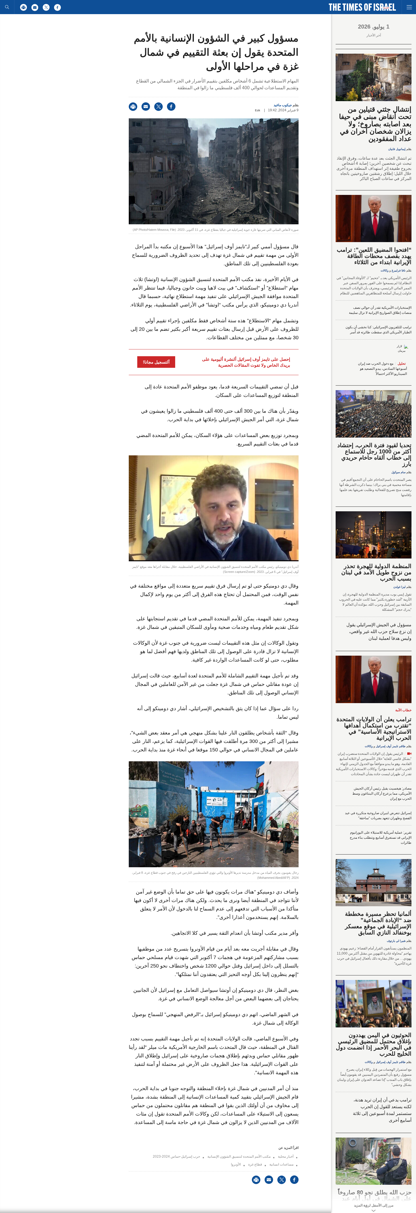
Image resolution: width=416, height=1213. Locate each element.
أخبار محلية (285, 1156)
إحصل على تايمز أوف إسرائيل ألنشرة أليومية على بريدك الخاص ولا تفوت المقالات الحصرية (246, 362)
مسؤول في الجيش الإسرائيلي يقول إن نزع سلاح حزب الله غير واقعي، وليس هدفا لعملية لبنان (378, 631)
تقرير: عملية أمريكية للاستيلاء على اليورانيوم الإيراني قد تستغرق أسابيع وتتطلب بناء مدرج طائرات (380, 838)
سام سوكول (398, 472)
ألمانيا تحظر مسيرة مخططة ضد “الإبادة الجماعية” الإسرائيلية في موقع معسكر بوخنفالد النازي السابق (378, 923)
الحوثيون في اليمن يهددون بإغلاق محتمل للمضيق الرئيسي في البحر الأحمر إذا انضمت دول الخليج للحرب (373, 1044)
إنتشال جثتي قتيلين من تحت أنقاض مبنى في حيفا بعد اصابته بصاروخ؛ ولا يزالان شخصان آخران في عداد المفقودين (375, 123)
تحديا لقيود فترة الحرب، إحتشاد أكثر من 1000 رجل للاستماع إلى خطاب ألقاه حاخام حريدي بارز (374, 454)
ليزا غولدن (399, 586)
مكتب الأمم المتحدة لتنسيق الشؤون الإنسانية (239, 1156)
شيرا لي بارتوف (396, 940)
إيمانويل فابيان (397, 149)
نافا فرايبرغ (399, 270)
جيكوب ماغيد (283, 105)
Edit (257, 110)
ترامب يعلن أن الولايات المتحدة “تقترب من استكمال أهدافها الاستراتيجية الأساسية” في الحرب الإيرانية (373, 728)
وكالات (385, 270)
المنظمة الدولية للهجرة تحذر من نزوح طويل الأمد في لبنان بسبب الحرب (376, 572)
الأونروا (236, 1164)
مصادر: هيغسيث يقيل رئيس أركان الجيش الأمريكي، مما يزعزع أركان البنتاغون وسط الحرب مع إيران (381, 793)
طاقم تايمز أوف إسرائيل (391, 746)
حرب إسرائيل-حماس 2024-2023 (176, 1156)
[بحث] (7, 7)
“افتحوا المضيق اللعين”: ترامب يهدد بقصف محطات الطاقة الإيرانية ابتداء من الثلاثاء (374, 256)
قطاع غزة (255, 1164)
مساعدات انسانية (281, 1164)
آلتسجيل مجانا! (156, 362)
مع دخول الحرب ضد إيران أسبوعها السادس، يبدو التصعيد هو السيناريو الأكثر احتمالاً (382, 369)
